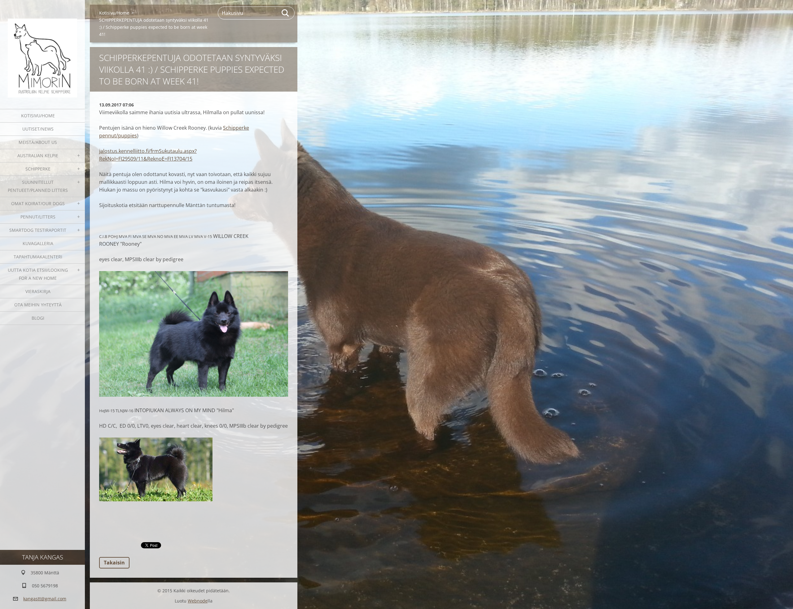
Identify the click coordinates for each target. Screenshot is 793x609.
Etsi (286, 13)
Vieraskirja (37, 291)
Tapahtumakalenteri (38, 257)
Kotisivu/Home (38, 116)
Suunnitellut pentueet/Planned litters (38, 186)
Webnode (198, 601)
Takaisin (114, 562)
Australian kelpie (37, 155)
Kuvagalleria (38, 243)
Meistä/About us (38, 142)
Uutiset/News (38, 129)
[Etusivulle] (42, 50)
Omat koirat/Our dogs (38, 203)
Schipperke (37, 169)
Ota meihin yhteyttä (38, 305)
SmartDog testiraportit (37, 230)
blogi (38, 318)
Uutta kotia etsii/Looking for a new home (38, 274)
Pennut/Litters (37, 217)
